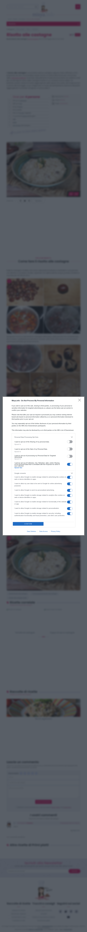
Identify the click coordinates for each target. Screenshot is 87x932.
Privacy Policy (55, 531)
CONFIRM (28, 524)
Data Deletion (31, 531)
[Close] (80, 401)
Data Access (43, 531)
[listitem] (43, 437)
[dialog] (43, 466)
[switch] (70, 441)
